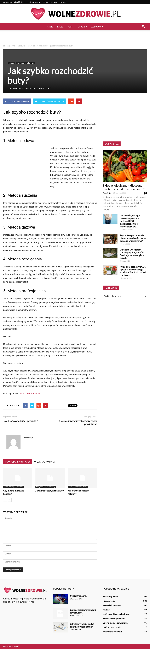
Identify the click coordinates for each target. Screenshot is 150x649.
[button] (143, 26)
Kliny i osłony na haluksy (25, 63)
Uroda (81, 26)
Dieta (60, 26)
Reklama (54, 2)
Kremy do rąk (109, 601)
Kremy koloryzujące (112, 605)
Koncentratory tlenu (112, 631)
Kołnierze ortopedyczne (114, 618)
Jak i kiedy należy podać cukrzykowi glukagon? (82, 625)
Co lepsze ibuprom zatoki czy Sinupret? (83, 611)
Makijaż (106, 609)
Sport (70, 26)
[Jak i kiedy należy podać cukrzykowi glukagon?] (60, 627)
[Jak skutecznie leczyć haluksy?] (82, 478)
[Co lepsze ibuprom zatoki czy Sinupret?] (60, 613)
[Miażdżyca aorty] (60, 599)
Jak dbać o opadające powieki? (20, 420)
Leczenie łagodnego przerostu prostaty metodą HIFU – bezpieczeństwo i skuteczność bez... (130, 221)
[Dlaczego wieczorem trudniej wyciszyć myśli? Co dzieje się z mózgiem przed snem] (110, 253)
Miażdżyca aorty (78, 595)
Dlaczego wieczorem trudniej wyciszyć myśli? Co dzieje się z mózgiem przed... (132, 253)
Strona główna (35, 2)
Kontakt (63, 2)
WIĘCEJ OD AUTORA (44, 461)
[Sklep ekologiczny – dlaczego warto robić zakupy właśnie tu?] (125, 166)
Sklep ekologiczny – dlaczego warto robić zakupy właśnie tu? (123, 187)
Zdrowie (96, 26)
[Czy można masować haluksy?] (17, 478)
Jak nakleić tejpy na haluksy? (49, 490)
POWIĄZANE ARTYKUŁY (17, 461)
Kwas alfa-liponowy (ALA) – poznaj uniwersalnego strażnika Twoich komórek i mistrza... (133, 270)
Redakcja (17, 88)
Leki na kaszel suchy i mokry (115, 623)
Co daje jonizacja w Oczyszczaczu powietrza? (78, 422)
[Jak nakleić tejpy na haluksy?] (50, 478)
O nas (45, 2)
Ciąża (50, 26)
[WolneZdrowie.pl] (75, 14)
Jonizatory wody (110, 596)
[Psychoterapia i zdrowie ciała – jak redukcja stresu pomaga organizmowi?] (110, 239)
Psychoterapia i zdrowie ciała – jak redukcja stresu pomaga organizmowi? (133, 238)
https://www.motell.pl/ (30, 393)
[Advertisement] (75, 38)
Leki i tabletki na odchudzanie (116, 614)
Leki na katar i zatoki (112, 627)
